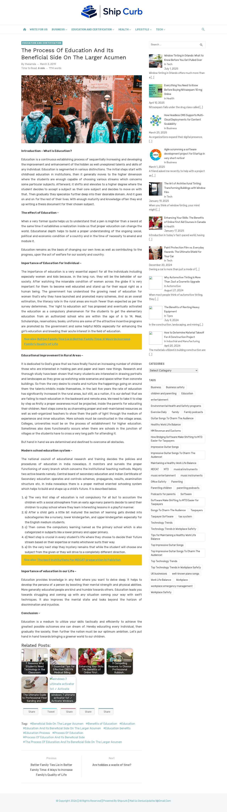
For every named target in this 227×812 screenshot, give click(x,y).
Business (58, 29)
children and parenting (163, 393)
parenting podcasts (188, 488)
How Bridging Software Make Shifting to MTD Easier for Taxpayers (176, 439)
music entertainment (163, 475)
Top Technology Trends (164, 561)
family (175, 412)
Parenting (177, 481)
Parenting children (161, 488)
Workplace (182, 579)
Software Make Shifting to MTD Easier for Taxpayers (175, 502)
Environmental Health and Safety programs (176, 406)
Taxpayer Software (162, 516)
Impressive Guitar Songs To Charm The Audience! (173, 455)
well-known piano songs (185, 573)
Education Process (37, 733)
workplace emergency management (172, 586)
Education (128, 723)
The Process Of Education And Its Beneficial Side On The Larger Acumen (73, 742)
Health (123, 29)
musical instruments (186, 469)
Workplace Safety (161, 592)
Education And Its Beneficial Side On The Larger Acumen (63, 728)
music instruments (192, 475)
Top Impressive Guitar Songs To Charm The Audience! (175, 553)
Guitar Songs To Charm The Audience (172, 418)
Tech (159, 29)
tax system (185, 516)
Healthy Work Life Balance (166, 424)
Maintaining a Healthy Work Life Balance (173, 463)
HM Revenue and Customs (166, 430)
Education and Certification (91, 29)
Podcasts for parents (163, 494)
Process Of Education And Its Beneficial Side (55, 737)
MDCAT (155, 469)
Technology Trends (162, 522)
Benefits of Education (102, 723)
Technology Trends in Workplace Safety (173, 529)
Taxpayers (197, 510)
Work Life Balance (161, 579)
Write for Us (39, 29)
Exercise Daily (159, 412)
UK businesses (159, 573)
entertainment (159, 399)
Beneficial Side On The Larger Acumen (57, 723)
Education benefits (118, 728)
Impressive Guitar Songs (165, 447)
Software (186, 494)
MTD (166, 469)
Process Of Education (68, 733)
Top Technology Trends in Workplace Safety (176, 567)
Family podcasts (193, 412)
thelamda (30, 64)
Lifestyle (142, 29)
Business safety (175, 387)
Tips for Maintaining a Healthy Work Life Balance (173, 537)
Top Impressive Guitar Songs (167, 545)
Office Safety (158, 481)
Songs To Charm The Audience (168, 510)
